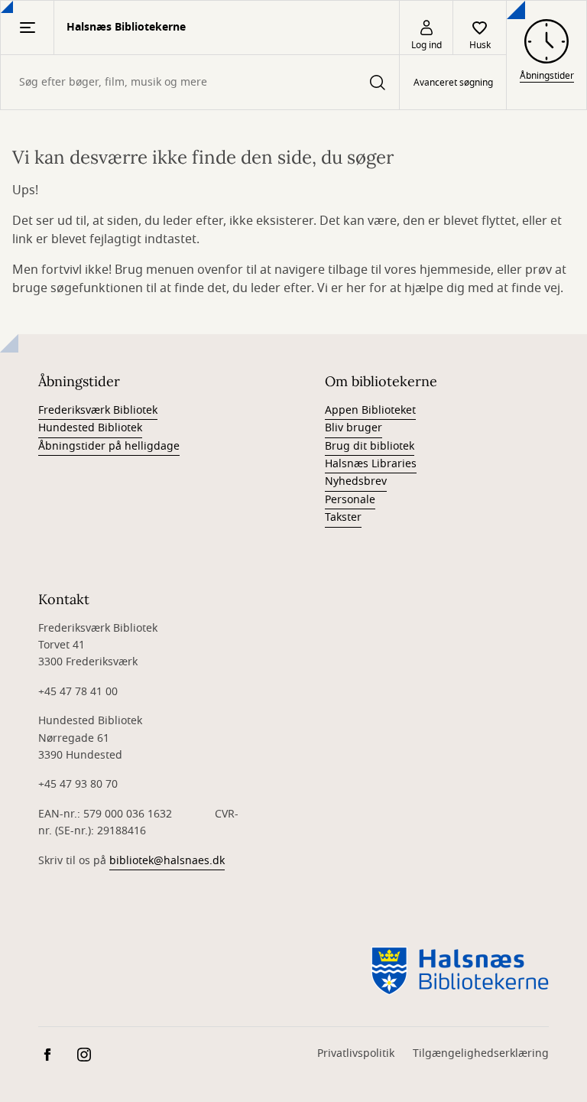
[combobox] (200, 82)
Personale (350, 500)
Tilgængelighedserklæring (481, 1053)
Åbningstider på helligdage (109, 446)
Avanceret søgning (453, 82)
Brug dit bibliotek (369, 446)
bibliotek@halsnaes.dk (167, 861)
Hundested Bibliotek (90, 428)
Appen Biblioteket (370, 410)
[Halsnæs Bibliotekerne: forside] (460, 969)
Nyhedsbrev (356, 481)
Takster (343, 517)
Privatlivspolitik (355, 1053)
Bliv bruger (353, 428)
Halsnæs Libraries (371, 464)
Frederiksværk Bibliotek (97, 410)
